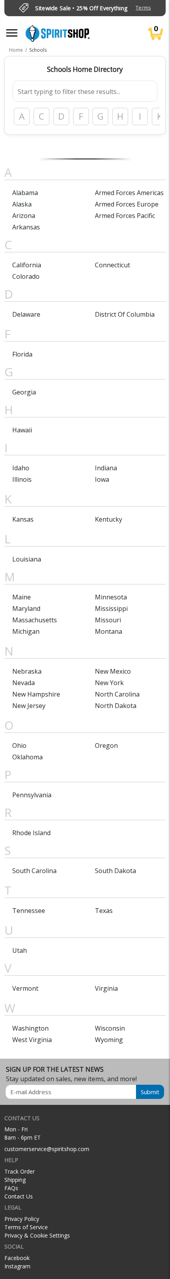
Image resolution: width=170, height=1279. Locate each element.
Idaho (20, 468)
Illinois (22, 479)
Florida (22, 354)
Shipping (15, 1179)
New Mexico (113, 671)
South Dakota (115, 870)
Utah (19, 950)
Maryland (26, 608)
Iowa (102, 479)
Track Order (19, 1171)
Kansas (23, 519)
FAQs (11, 1188)
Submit (150, 1092)
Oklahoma (27, 757)
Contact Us (18, 1196)
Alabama (25, 192)
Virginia (106, 988)
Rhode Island (31, 832)
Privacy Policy (21, 1219)
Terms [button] (143, 7)
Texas (104, 910)
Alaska (22, 204)
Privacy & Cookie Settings (37, 1235)
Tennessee (28, 910)
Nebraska (27, 671)
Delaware (26, 314)
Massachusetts (34, 620)
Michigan (26, 631)
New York (109, 682)
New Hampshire (36, 694)
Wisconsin (110, 1028)
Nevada (23, 682)
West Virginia (32, 1039)
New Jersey (28, 705)
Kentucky (108, 519)
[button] (11, 33)
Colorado (26, 276)
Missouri (108, 620)
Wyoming (109, 1039)
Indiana (106, 468)
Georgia (24, 392)
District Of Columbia (125, 314)
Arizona (23, 215)
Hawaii (22, 430)
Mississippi (111, 608)
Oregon (106, 745)
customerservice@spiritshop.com (46, 1149)
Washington (30, 1028)
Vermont (25, 988)
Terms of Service (26, 1227)
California (26, 265)
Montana (108, 631)
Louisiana (26, 559)
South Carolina (34, 870)
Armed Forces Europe (127, 204)
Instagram (17, 1266)
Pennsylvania (31, 795)
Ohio (19, 745)
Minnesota (111, 597)
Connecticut (112, 265)
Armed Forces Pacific (125, 215)
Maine (21, 597)
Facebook (17, 1258)
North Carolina (117, 694)
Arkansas (26, 227)
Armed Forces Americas (129, 192)
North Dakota (115, 705)
